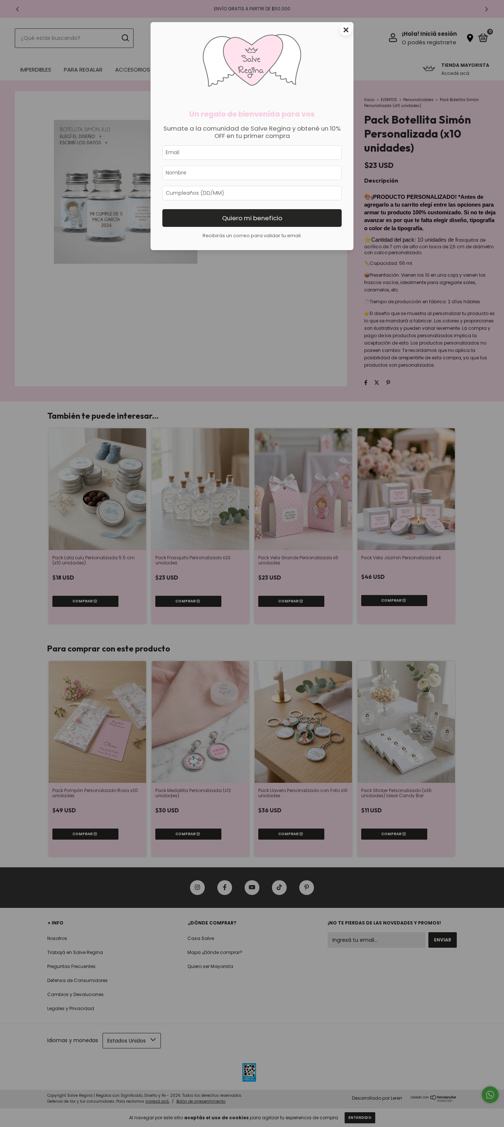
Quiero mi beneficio (252, 218)
